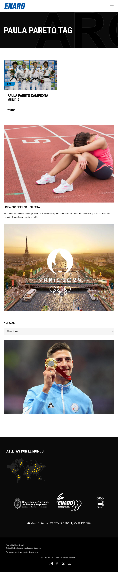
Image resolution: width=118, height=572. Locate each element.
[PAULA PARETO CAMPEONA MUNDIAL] (30, 75)
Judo (9, 84)
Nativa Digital (19, 545)
